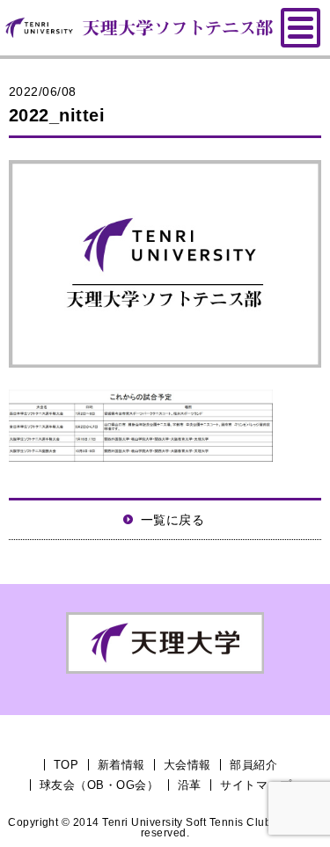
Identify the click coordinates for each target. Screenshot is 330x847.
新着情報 (121, 764)
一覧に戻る (172, 520)
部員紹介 (253, 764)
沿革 (190, 785)
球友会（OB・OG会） (99, 785)
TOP (66, 764)
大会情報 (187, 764)
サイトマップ (255, 785)
